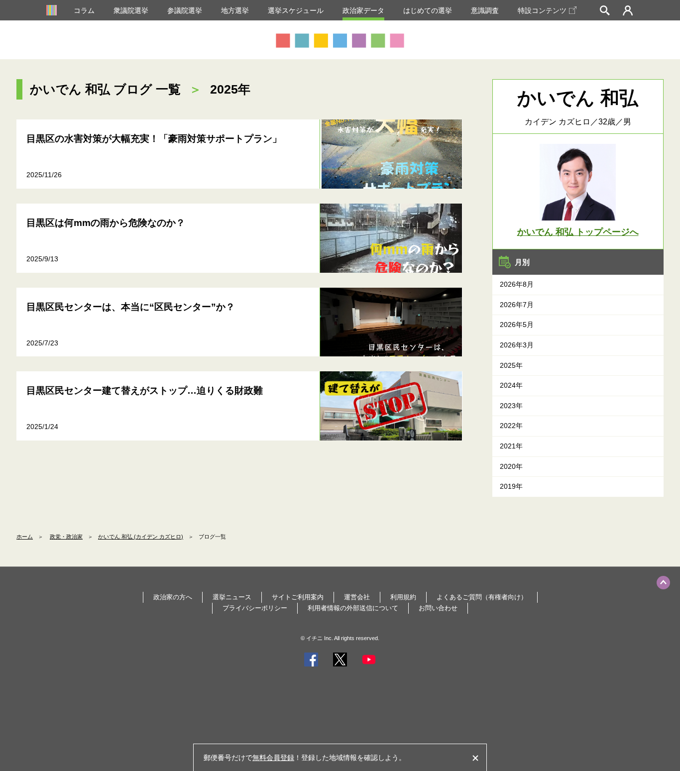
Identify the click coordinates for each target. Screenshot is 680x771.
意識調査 (485, 10)
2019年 (511, 486)
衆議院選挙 (130, 10)
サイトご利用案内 (298, 597)
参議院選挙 (184, 10)
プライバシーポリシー (255, 608)
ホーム (24, 537)
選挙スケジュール (296, 10)
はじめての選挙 (427, 10)
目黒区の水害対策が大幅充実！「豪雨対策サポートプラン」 (154, 138)
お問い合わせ (438, 608)
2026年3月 (517, 345)
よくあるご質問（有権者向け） (482, 597)
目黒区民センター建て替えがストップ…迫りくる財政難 (144, 390)
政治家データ (363, 10)
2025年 (511, 365)
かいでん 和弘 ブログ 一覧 (105, 89)
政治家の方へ (172, 597)
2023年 (511, 406)
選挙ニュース (232, 597)
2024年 (511, 385)
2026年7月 (517, 305)
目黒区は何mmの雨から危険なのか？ (105, 223)
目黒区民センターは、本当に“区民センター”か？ (130, 307)
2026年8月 (517, 284)
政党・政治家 (66, 537)
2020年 (511, 466)
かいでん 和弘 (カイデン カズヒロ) (140, 537)
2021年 (511, 446)
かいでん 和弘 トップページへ (578, 232)
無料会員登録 (273, 758)
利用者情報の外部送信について (353, 608)
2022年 (511, 426)
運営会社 (357, 597)
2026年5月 (517, 325)
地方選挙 (235, 10)
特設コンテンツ (542, 10)
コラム (84, 10)
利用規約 (403, 597)
